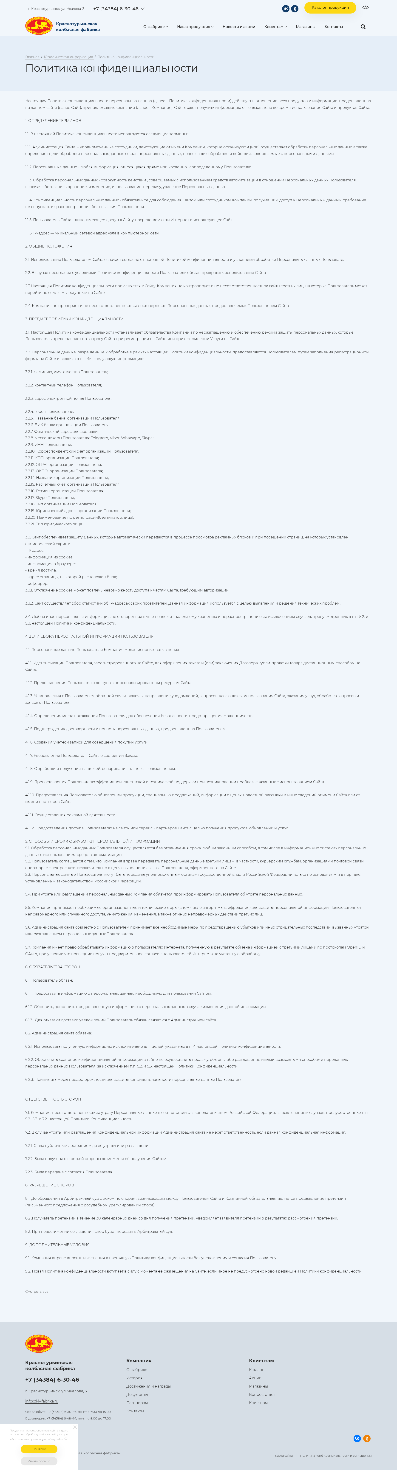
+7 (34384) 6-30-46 (116, 8)
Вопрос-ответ (262, 1394)
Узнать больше (39, 1461)
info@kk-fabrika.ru (41, 1401)
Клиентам (274, 27)
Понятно (39, 1449)
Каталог (256, 1370)
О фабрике (154, 27)
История (134, 1378)
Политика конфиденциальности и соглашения (336, 1455)
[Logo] (40, 26)
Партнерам (137, 1403)
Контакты (334, 27)
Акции (255, 1378)
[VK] (357, 1438)
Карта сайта (284, 1455)
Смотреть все (36, 1292)
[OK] (295, 9)
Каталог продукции (330, 7)
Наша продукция (193, 27)
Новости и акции (239, 27)
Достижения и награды (148, 1386)
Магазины (305, 27)
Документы (137, 1394)
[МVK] (286, 9)
